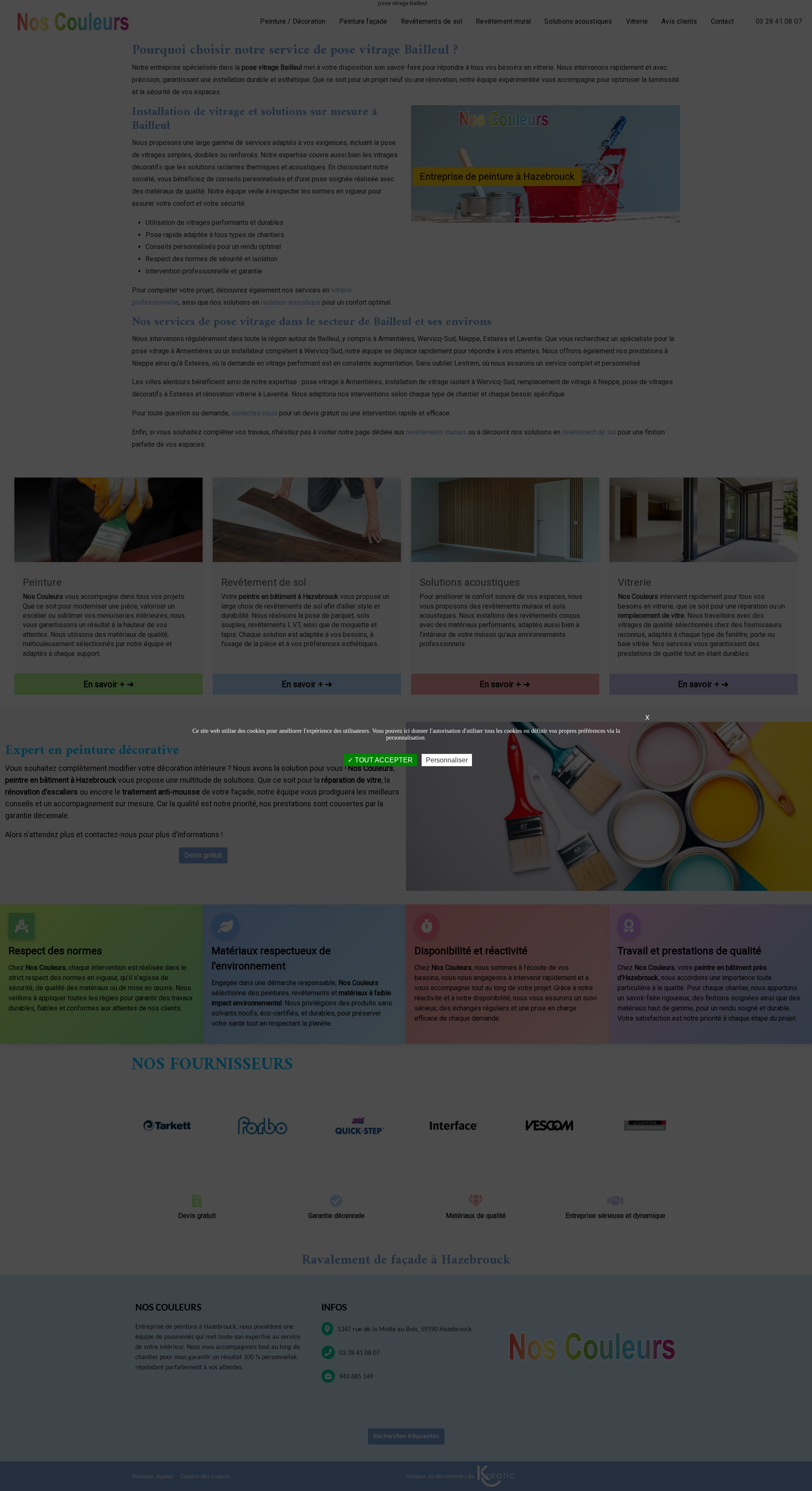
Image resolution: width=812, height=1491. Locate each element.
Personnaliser (447, 760)
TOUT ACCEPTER (383, 760)
